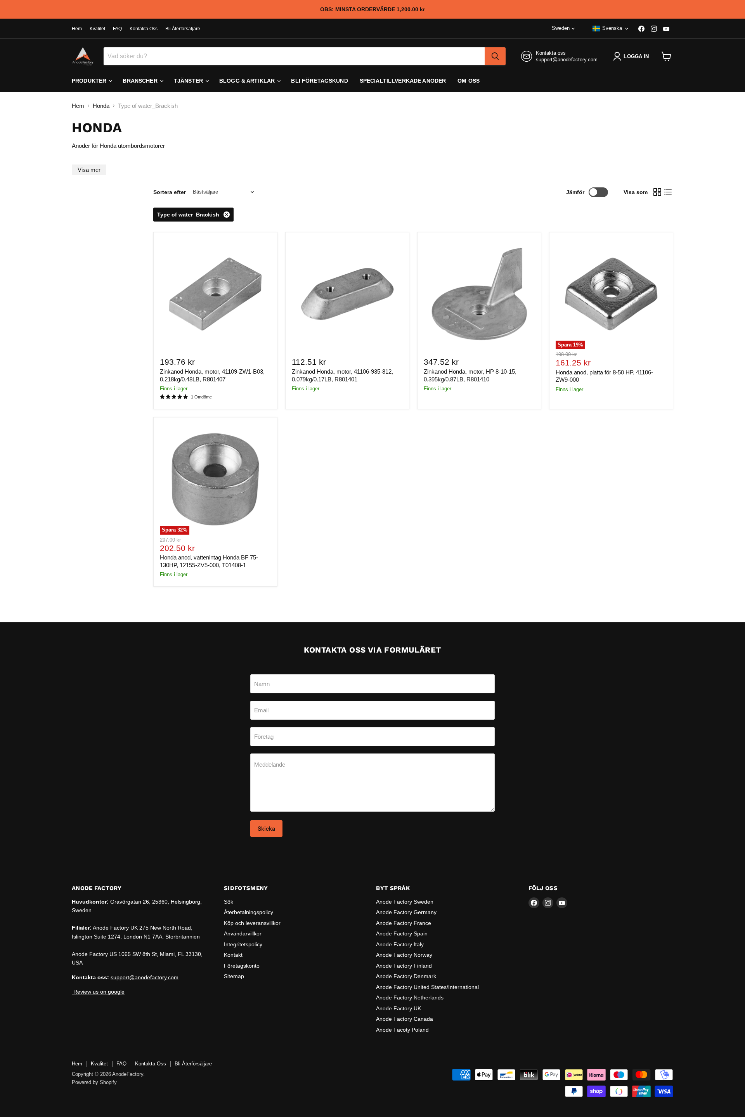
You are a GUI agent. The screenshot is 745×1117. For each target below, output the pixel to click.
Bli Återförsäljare (182, 28)
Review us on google (98, 992)
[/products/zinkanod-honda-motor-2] (479, 294)
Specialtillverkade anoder (403, 81)
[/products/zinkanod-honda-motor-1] (215, 294)
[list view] (668, 192)
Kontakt (233, 955)
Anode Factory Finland (404, 966)
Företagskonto (242, 966)
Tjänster (189, 81)
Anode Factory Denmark (406, 976)
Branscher (141, 81)
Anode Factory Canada (404, 1019)
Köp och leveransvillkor (252, 923)
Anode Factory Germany (406, 912)
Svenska (612, 28)
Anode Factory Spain (402, 933)
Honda (101, 105)
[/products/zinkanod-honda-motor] (347, 294)
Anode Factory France (403, 923)
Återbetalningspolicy (248, 912)
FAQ (117, 28)
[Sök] (495, 56)
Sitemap (234, 976)
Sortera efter (169, 192)
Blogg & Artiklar (247, 81)
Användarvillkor (243, 933)
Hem (77, 28)
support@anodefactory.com (567, 59)
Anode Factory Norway (404, 955)
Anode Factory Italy (400, 944)
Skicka (266, 828)
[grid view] (657, 192)
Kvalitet (97, 28)
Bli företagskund (319, 81)
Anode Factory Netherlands (410, 997)
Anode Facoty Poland (402, 1030)
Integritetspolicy (243, 944)
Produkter (90, 81)
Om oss (468, 81)
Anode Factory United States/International (427, 987)
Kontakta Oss (144, 28)
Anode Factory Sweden (404, 902)
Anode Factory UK (398, 1008)
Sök (228, 902)
